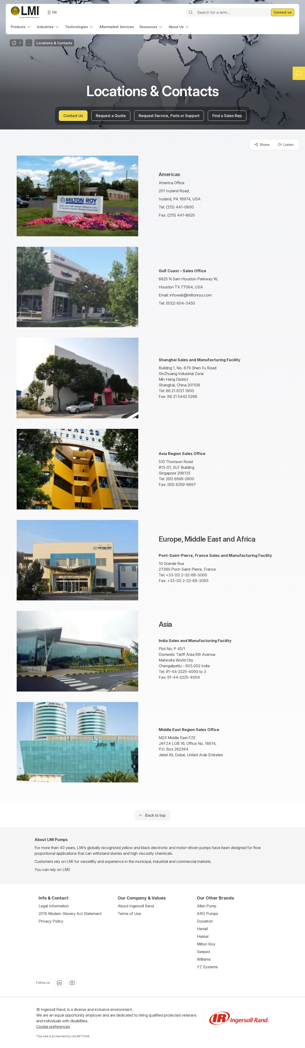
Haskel (202, 936)
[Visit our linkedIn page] (59, 982)
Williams (204, 959)
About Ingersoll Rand (136, 906)
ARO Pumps (207, 913)
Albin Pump (206, 906)
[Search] (190, 12)
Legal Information (54, 906)
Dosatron (205, 921)
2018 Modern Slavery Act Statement (70, 913)
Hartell (202, 928)
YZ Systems (207, 966)
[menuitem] (21, 26)
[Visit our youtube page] (72, 982)
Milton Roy (206, 944)
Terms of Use (129, 913)
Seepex (203, 951)
